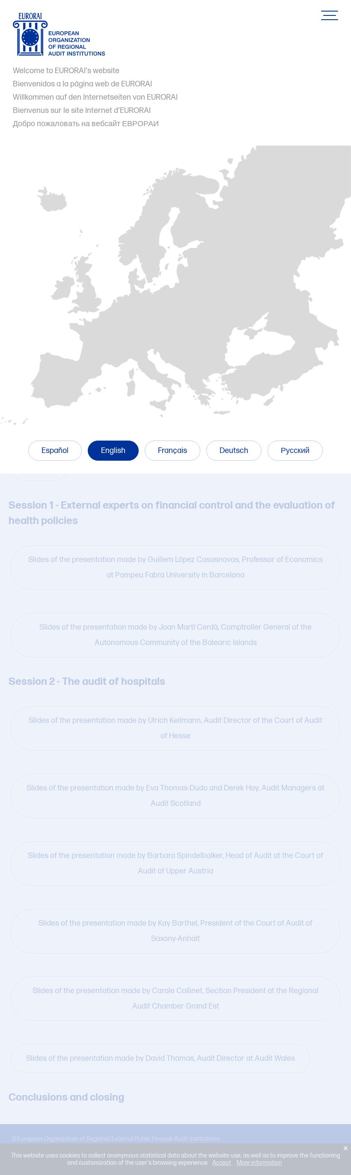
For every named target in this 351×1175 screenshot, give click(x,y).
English (113, 450)
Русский (295, 450)
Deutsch (234, 450)
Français (172, 450)
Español (55, 450)
